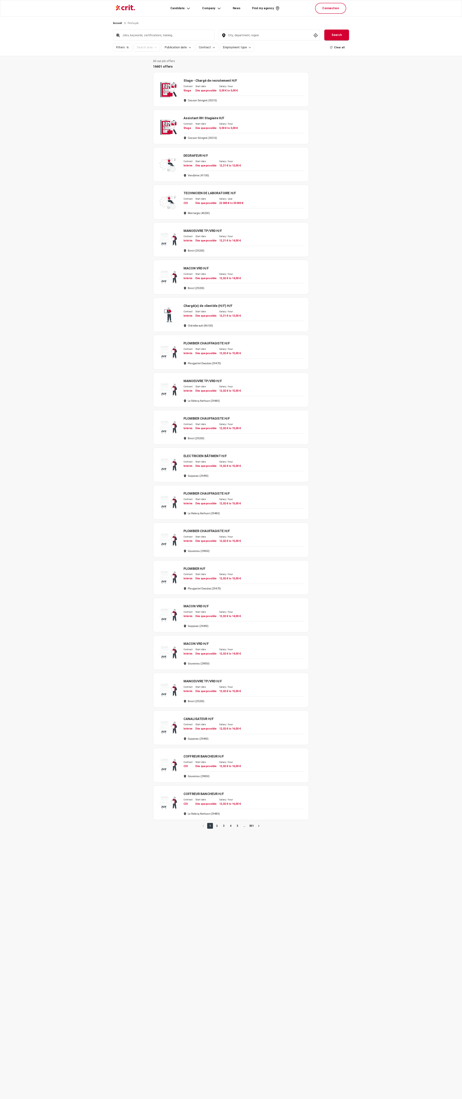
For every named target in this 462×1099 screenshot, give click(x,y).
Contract (205, 47)
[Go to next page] (259, 826)
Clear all (339, 47)
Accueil (117, 23)
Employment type (235, 47)
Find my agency (263, 8)
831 (251, 825)
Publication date (176, 47)
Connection (330, 8)
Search (337, 35)
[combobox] (269, 37)
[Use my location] (315, 35)
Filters (120, 47)
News (237, 8)
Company (208, 8)
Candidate (177, 8)
